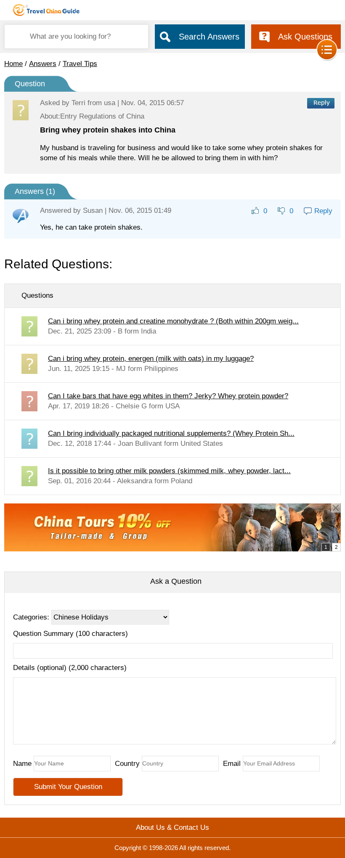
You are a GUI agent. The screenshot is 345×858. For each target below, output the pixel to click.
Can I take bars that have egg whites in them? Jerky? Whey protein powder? (168, 396)
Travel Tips (80, 64)
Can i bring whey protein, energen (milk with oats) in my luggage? (151, 359)
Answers (42, 64)
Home (13, 64)
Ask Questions (305, 36)
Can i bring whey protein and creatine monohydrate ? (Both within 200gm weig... (173, 321)
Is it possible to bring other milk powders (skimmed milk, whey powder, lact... (169, 471)
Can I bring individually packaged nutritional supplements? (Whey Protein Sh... (171, 433)
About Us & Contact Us (172, 828)
